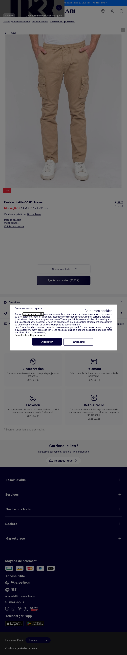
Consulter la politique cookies (30, 335)
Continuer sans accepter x (28, 308)
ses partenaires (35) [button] (33, 314)
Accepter (47, 341)
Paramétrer (78, 341)
